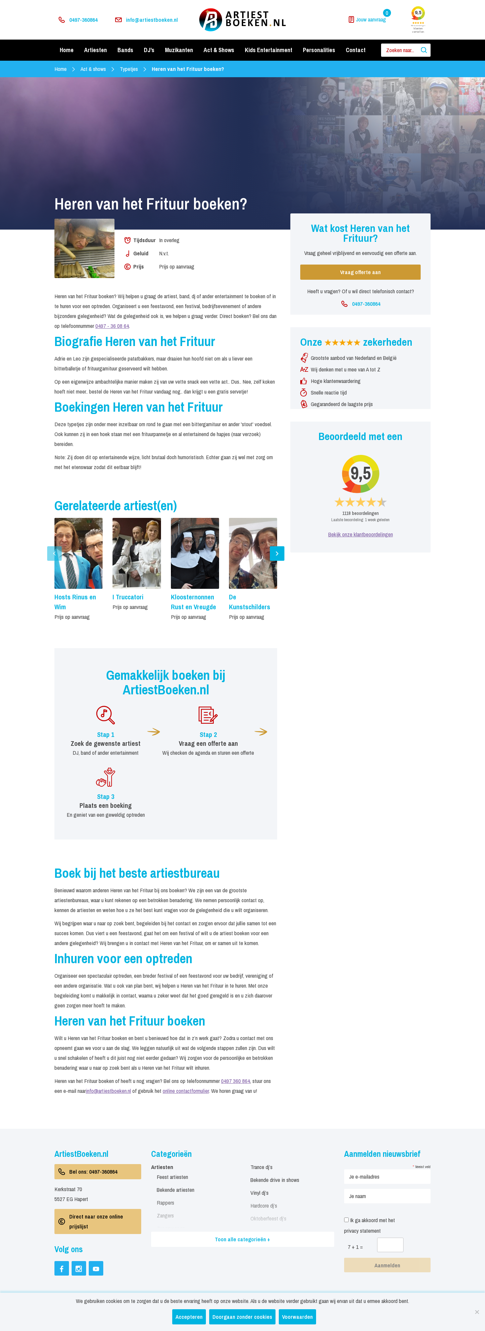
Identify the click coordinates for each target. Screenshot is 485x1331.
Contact (356, 50)
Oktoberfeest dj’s (268, 1218)
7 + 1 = (355, 1247)
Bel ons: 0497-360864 (93, 1171)
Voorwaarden (297, 1316)
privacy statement (362, 1230)
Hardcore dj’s (263, 1205)
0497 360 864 (235, 1081)
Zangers (165, 1215)
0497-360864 (83, 19)
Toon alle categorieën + (242, 1239)
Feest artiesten (172, 1177)
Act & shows (93, 69)
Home (67, 50)
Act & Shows (219, 50)
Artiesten (95, 50)
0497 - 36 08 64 (112, 326)
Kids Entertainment (268, 50)
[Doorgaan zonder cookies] (476, 1312)
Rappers (165, 1202)
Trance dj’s (261, 1167)
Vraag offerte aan (360, 272)
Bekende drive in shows (274, 1180)
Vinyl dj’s (259, 1192)
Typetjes (129, 69)
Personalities (319, 50)
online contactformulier (186, 1090)
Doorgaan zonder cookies (242, 1316)
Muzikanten (179, 50)
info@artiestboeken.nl (152, 19)
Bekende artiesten (175, 1189)
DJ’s (149, 50)
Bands (125, 50)
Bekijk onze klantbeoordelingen (360, 534)
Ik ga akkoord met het (369, 1225)
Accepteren (189, 1316)
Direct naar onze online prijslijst (96, 1221)
